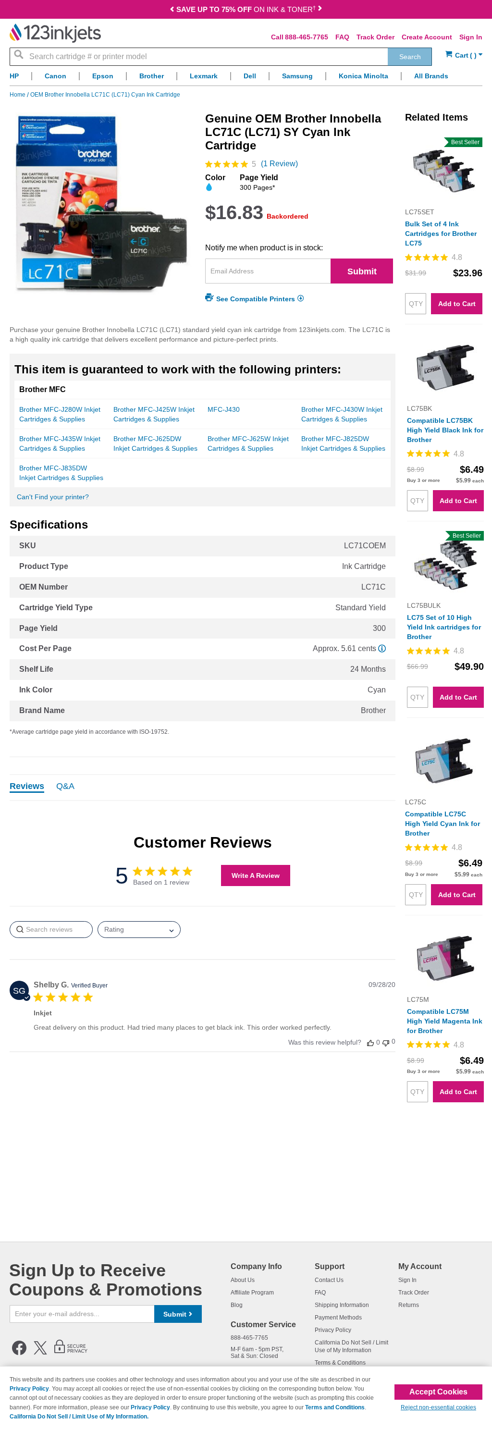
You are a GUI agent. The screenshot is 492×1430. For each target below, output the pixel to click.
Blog (237, 1305)
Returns (408, 1305)
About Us (243, 1280)
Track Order (375, 37)
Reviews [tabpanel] (27, 786)
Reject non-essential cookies (438, 1407)
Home (18, 94)
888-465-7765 (306, 37)
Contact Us (329, 1280)
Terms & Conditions (340, 1362)
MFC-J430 (224, 409)
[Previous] (172, 10)
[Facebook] (19, 1353)
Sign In (470, 37)
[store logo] (55, 33)
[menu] (246, 78)
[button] (370, 1042)
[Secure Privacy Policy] (70, 1353)
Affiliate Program (252, 1292)
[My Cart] (463, 55)
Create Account (427, 37)
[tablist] (202, 787)
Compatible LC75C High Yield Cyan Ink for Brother (442, 823)
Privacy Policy (333, 1330)
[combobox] (221, 57)
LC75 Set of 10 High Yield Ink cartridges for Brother (444, 627)
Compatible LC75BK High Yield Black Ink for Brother (445, 430)
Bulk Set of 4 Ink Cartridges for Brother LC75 (441, 233)
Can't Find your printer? (53, 497)
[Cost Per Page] (382, 648)
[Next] (320, 10)
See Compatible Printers (255, 299)
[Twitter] (40, 1353)
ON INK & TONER (246, 9)
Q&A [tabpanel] (65, 786)
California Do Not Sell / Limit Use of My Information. (79, 1416)
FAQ (342, 37)
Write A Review (256, 875)
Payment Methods (338, 1317)
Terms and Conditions (335, 1407)
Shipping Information (342, 1305)
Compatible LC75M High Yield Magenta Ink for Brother (444, 1021)
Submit (362, 271)
